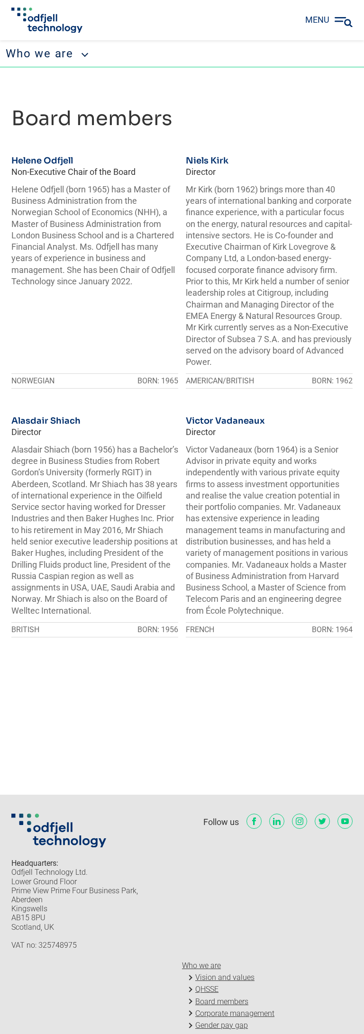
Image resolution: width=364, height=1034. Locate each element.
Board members (221, 1001)
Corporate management (234, 1013)
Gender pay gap (221, 1025)
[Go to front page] (46, 20)
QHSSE (206, 989)
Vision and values (225, 977)
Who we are (201, 965)
